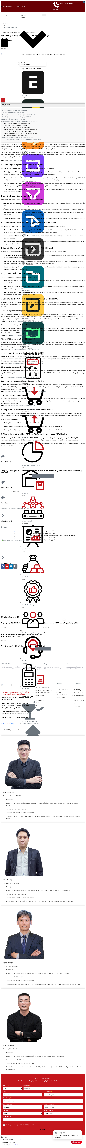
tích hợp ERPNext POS (30, 509)
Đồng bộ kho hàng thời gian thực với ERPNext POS (24, 335)
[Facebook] (3, 566)
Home (6, 23)
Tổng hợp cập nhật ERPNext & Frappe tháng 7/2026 (42, 531)
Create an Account (8, 1139)
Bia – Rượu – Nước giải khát (42, 688)
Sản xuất (37, 698)
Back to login (6, 1145)
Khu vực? (6, 1110)
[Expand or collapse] (43, 103)
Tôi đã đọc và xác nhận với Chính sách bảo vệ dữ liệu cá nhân (22, 1125)
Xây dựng (37, 705)
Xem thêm (4, 527)
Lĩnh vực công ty (8, 1104)
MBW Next (23, 15)
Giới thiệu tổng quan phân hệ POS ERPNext (23, 160)
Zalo (67, 664)
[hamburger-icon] (44, 15)
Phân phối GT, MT (40, 700)
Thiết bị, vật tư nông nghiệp (42, 693)
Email (5, 1092)
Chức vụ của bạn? (49, 1104)
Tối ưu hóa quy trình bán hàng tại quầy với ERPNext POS (26, 321)
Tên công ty (7, 1098)
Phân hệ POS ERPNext (10, 27)
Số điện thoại (48, 1092)
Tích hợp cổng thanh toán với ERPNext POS (22, 405)
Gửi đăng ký (43, 1129)
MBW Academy (27, 664)
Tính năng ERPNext (25, 644)
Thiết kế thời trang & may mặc (43, 690)
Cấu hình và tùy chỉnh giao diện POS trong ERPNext (25, 377)
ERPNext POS (19, 509)
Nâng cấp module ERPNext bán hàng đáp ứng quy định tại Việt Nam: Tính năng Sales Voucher (52, 535)
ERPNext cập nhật (6, 632)
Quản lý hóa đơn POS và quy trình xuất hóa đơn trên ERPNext (28, 391)
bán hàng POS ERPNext (8, 509)
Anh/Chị (6, 1085)
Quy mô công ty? (49, 1110)
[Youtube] (7, 566)
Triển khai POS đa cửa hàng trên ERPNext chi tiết (24, 349)
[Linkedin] (11, 566)
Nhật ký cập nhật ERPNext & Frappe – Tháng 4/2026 (42, 540)
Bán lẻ (37, 703)
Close (19, 1139)
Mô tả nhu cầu (7, 1116)
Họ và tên (27, 1085)
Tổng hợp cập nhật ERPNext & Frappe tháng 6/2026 (42, 533)
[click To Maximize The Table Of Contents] (3, 100)
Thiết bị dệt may (39, 695)
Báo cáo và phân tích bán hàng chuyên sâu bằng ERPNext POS (28, 363)
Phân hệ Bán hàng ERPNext (15, 644)
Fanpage (46, 664)
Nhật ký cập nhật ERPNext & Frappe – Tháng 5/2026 (42, 537)
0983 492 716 (6, 664)
